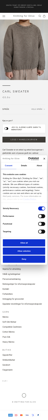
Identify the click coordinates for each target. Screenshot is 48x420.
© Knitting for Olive (24, 402)
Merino (5, 317)
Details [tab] (24, 165)
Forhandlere (7, 294)
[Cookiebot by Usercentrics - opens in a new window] (29, 158)
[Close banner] (44, 159)
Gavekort (6, 365)
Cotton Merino (8, 332)
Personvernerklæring (11, 279)
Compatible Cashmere (12, 327)
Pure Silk (6, 337)
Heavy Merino (8, 342)
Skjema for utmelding (11, 269)
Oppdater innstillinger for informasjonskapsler (22, 304)
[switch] (41, 216)
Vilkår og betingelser (11, 274)
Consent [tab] (8, 165)
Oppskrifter (7, 355)
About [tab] (39, 165)
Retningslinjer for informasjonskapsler (18, 284)
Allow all (24, 243)
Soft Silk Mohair (9, 322)
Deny (24, 259)
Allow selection (24, 251)
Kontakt (5, 289)
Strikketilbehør (8, 360)
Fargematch (7, 370)
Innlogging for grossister (13, 299)
